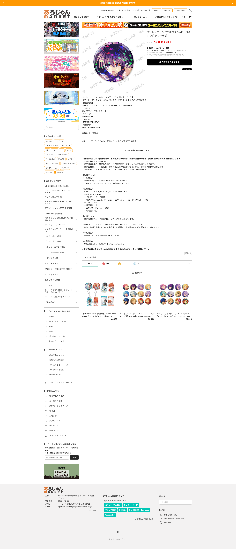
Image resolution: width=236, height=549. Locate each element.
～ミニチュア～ (51, 264)
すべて (90, 264)
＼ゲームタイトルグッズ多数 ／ (110, 17)
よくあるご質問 (124, 10)
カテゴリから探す (81, 17)
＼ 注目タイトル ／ (140, 17)
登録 (74, 457)
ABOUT (156, 10)
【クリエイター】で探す (55, 252)
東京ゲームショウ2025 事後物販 (59, 208)
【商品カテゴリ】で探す (55, 247)
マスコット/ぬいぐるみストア (57, 297)
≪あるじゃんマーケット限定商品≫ (59, 230)
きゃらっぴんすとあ (53, 197)
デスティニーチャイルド (55, 225)
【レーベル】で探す (53, 241)
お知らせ (167, 10)
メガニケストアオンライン (166, 17)
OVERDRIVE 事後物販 (54, 214)
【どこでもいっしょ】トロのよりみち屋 (59, 191)
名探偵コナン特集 (52, 280)
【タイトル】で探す (53, 236)
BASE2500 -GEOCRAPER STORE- (58, 269)
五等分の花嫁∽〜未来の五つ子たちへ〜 (59, 203)
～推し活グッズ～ (52, 258)
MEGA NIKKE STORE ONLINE (57, 186)
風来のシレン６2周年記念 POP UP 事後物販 (59, 219)
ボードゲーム (50, 286)
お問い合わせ (180, 10)
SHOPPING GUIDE (108, 10)
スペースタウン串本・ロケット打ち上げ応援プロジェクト (59, 291)
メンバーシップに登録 (156, 50)
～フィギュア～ (51, 275)
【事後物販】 (50, 302)
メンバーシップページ (142, 10)
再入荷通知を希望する (169, 62)
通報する (188, 253)
